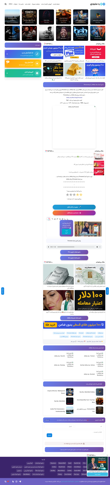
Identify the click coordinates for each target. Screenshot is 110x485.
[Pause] (76, 235)
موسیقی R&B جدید (64, 336)
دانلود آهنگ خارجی (16, 474)
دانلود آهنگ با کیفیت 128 (74, 258)
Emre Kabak (68, 474)
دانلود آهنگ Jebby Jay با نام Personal (94, 85)
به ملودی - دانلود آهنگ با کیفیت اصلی (70, 481)
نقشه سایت (28, 4)
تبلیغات (15, 4)
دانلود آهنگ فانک (39, 463)
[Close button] (107, 455)
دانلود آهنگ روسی (28, 471)
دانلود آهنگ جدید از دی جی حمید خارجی (34, 467)
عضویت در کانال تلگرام (74, 207)
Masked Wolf (62, 463)
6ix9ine (69, 471)
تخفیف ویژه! (97, 474)
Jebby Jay (100, 333)
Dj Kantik (84, 474)
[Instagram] (16, 481)
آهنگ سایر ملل (95, 341)
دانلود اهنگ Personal (75, 336)
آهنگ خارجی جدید (99, 336)
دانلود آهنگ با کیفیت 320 (74, 252)
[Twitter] (13, 481)
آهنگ (100, 341)
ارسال (49, 435)
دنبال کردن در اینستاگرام (74, 213)
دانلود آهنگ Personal (87, 336)
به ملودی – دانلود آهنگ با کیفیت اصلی (97, 4)
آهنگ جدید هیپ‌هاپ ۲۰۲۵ (59, 333)
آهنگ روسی (29, 463)
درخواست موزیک (36, 4)
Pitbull (69, 467)
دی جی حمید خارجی (17, 467)
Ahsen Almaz (61, 471)
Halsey (60, 474)
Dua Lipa (76, 474)
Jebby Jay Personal (90, 333)
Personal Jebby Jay (71, 333)
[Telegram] (20, 481)
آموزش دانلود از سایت (46, 4)
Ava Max (53, 471)
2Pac (84, 463)
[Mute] (79, 235)
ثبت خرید (66, 232)
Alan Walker (26, 474)
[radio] (80, 194)
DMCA (10, 4)
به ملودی (19, 471)
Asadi (69, 463)
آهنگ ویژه (89, 341)
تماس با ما (21, 4)
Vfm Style (85, 471)
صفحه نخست (56, 4)
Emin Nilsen (77, 467)
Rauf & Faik (77, 463)
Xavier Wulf (77, 471)
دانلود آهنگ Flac (39, 471)
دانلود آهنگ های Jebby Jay (74, 318)
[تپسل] (49, 218)
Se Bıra (54, 467)
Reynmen (53, 463)
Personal (81, 333)
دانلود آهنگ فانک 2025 (38, 474)
